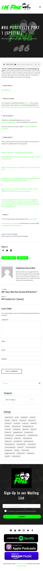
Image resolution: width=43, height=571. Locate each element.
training (9, 450)
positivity (34, 38)
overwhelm (28, 438)
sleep (20, 447)
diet (8, 426)
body (32, 417)
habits (8, 432)
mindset (9, 438)
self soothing (10, 447)
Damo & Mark (30, 268)
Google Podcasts (18, 107)
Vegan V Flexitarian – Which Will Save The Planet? (17, 152)
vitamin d (21, 453)
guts (33, 429)
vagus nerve (10, 453)
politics (9, 441)
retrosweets (10, 444)
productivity (28, 441)
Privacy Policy (21, 566)
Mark (9, 90)
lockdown (29, 432)
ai (17, 417)
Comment (5, 320)
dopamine (16, 426)
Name (3, 341)
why (8, 456)
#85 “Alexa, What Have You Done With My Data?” (19, 291)
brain (14, 420)
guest (25, 429)
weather (31, 453)
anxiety (25, 417)
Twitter (34, 126)
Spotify (37, 107)
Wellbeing (13, 38)
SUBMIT (22, 516)
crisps (25, 423)
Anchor (27, 103)
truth (17, 450)
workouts (16, 456)
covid (17, 423)
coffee (9, 423)
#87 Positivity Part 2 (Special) (13, 299)
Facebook (5, 129)
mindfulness (32, 435)
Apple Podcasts (7, 107)
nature (18, 438)
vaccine (25, 450)
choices (32, 420)
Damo (3, 90)
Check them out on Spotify (10, 223)
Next (3, 296)
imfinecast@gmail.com (9, 122)
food (8, 429)
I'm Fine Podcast (21, 564)
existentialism (28, 426)
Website (4, 359)
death (33, 423)
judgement (18, 432)
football (17, 429)
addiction (9, 417)
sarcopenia (21, 444)
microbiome (21, 435)
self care (32, 444)
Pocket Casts (29, 107)
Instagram (27, 126)
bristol (23, 420)
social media (31, 447)
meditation (10, 435)
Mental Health (6, 38)
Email (3, 350)
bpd (8, 420)
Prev (5, 289)
